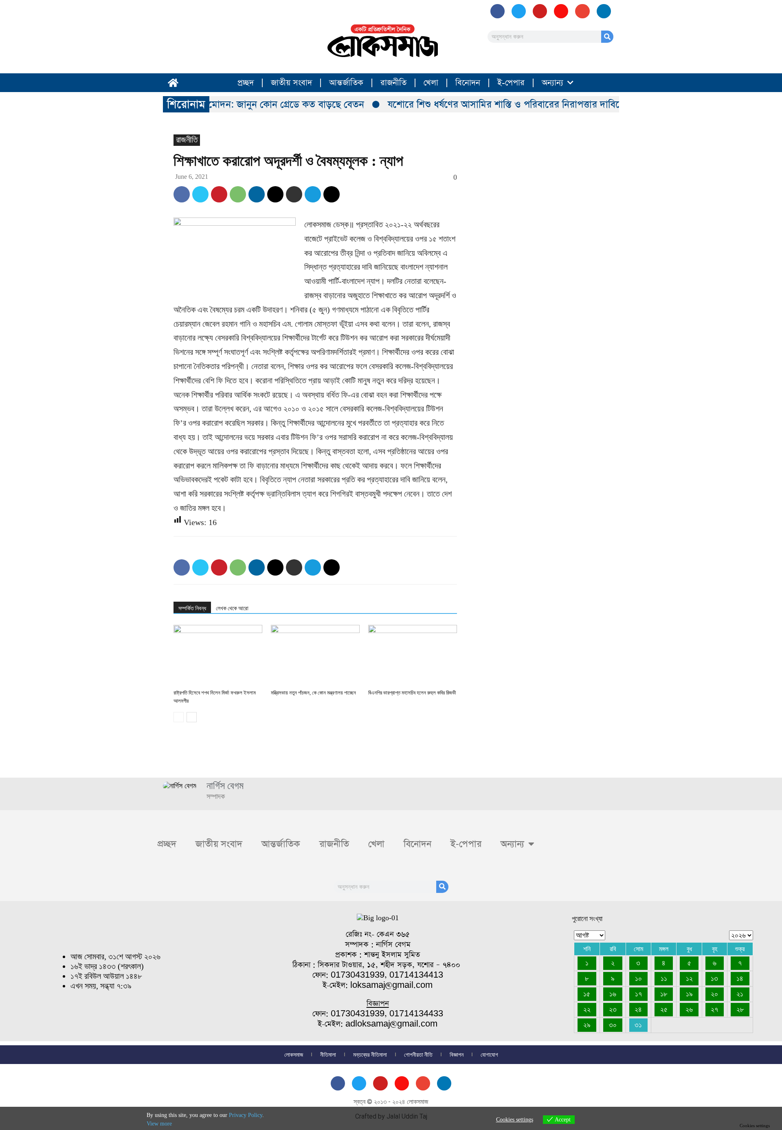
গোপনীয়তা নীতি (418, 1054)
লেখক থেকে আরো (232, 608)
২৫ (664, 1009)
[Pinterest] (219, 194)
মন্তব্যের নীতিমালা (370, 1054)
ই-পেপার (511, 82)
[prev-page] (179, 717)
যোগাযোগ (489, 1054)
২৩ (613, 1009)
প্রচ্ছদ (245, 82)
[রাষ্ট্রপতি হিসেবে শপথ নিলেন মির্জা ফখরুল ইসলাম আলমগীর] (218, 655)
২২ (587, 1009)
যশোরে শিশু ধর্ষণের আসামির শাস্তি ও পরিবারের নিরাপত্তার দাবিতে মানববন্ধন (513, 104)
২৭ (714, 1009)
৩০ (613, 1025)
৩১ (638, 1025)
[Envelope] (582, 11)
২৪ (638, 1009)
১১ (664, 978)
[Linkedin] (256, 194)
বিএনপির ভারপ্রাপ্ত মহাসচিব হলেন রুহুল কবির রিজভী (412, 693)
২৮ (740, 1009)
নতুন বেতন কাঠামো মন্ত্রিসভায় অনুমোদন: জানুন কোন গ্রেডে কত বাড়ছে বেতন (211, 104)
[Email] (275, 194)
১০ (638, 978)
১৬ (612, 994)
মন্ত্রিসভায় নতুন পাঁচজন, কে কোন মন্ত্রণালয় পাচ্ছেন (313, 693)
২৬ (689, 1009)
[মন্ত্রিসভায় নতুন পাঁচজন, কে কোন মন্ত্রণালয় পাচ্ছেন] (315, 655)
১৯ (689, 994)
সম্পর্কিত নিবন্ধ (192, 608)
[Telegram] (313, 194)
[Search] (607, 37)
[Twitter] (200, 194)
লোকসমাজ (293, 1054)
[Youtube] (540, 11)
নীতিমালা (328, 1054)
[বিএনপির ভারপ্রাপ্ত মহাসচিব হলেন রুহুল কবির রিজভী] (412, 655)
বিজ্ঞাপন (456, 1054)
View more (159, 1124)
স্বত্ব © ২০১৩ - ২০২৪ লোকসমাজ (391, 1102)
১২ (689, 978)
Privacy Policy (245, 1115)
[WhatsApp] (238, 194)
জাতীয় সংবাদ (291, 82)
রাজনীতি (393, 82)
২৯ (587, 1025)
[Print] (294, 194)
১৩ (714, 978)
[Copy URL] (331, 194)
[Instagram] (561, 11)
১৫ (586, 994)
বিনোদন (467, 82)
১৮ (663, 994)
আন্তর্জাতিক (346, 82)
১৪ (739, 978)
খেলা (431, 82)
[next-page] (192, 717)
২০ (714, 994)
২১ (739, 994)
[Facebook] (497, 11)
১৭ (638, 994)
